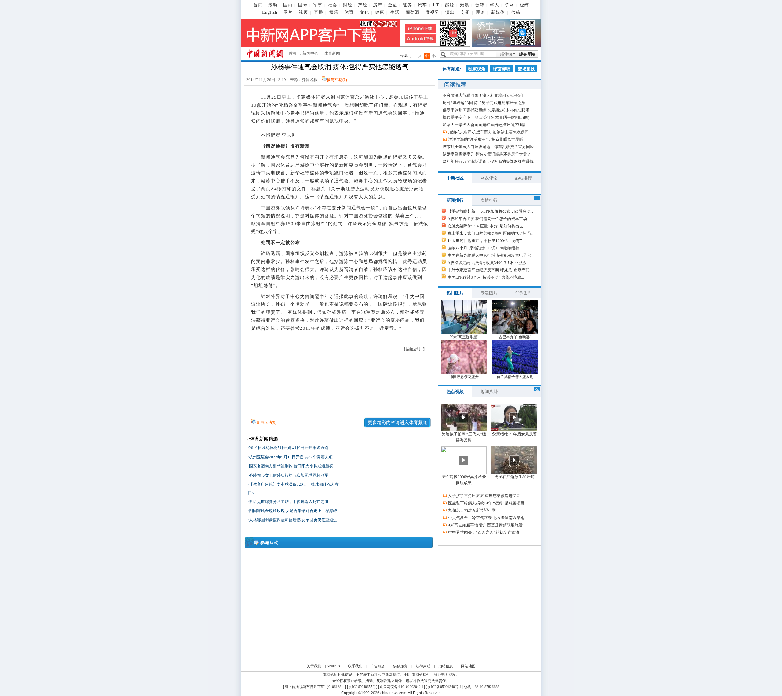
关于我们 (314, 666)
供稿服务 (400, 666)
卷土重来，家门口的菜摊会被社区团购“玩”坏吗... (490, 233)
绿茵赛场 (501, 69)
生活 (395, 12)
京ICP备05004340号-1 (444, 687)
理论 (480, 12)
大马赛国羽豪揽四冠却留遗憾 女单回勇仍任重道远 (293, 520)
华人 (494, 5)
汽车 (422, 5)
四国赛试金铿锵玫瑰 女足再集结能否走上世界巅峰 (293, 510)
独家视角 (476, 69)
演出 (450, 12)
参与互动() (337, 79)
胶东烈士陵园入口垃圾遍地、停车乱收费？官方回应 (488, 147)
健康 (379, 12)
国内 (287, 5)
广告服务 (378, 666)
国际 (302, 5)
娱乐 (333, 12)
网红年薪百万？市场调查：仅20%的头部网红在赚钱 (488, 161)
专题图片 (489, 293)
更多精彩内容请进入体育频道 (397, 422)
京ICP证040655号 (362, 687)
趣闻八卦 (489, 391)
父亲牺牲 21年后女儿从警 (514, 434)
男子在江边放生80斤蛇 (515, 476)
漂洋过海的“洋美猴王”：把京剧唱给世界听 (485, 139)
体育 (349, 12)
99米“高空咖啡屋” (464, 337)
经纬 (524, 5)
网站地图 (468, 666)
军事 (317, 5)
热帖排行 (523, 178)
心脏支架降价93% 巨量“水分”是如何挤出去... (487, 226)
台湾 (479, 5)
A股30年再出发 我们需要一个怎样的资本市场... (489, 218)
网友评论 (489, 178)
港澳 (464, 5)
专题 (465, 12)
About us (333, 666)
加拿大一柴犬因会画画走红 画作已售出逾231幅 (484, 125)
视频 (303, 12)
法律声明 (423, 666)
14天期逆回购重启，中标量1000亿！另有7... (486, 240)
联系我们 (355, 666)
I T (436, 5)
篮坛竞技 (526, 69)
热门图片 (455, 293)
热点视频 (455, 391)
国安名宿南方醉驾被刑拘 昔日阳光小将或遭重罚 (291, 466)
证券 (407, 5)
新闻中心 (310, 53)
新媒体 (498, 12)
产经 (362, 5)
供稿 (515, 12)
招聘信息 (445, 666)
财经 (347, 5)
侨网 (509, 5)
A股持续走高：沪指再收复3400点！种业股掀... (488, 262)
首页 (257, 5)
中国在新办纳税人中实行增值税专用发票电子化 (489, 255)
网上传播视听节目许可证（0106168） (314, 687)
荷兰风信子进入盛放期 (515, 377)
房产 (377, 5)
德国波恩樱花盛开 (464, 377)
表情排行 (489, 200)
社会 (332, 5)
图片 (288, 12)
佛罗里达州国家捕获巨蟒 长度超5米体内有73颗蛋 (486, 110)
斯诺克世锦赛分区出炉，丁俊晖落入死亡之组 (288, 501)
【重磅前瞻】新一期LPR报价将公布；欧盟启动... (490, 211)
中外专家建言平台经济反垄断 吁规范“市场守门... (490, 270)
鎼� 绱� (527, 54)
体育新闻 (332, 53)
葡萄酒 (412, 12)
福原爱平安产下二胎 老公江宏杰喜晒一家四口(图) (486, 117)
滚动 (272, 5)
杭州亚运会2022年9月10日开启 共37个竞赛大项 (291, 457)
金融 (392, 5)
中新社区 (455, 178)
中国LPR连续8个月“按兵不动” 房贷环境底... (486, 277)
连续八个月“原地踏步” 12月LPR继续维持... (485, 248)
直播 (318, 12)
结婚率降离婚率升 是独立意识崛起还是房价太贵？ (487, 154)
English (269, 12)
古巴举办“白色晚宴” (515, 337)
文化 (364, 12)
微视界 (432, 12)
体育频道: (452, 69)
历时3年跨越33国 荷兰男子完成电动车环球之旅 (484, 103)
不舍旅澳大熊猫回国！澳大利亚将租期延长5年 (483, 95)
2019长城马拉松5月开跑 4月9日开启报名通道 (288, 447)
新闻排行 (455, 200)
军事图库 (523, 293)
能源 (449, 5)
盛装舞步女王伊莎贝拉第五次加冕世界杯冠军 (288, 475)
